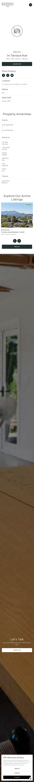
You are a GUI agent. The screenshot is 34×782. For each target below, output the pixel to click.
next (19, 241)
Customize (17, 773)
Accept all (17, 777)
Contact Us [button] (17, 650)
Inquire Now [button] (17, 64)
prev (15, 241)
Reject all (17, 768)
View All (17, 246)
